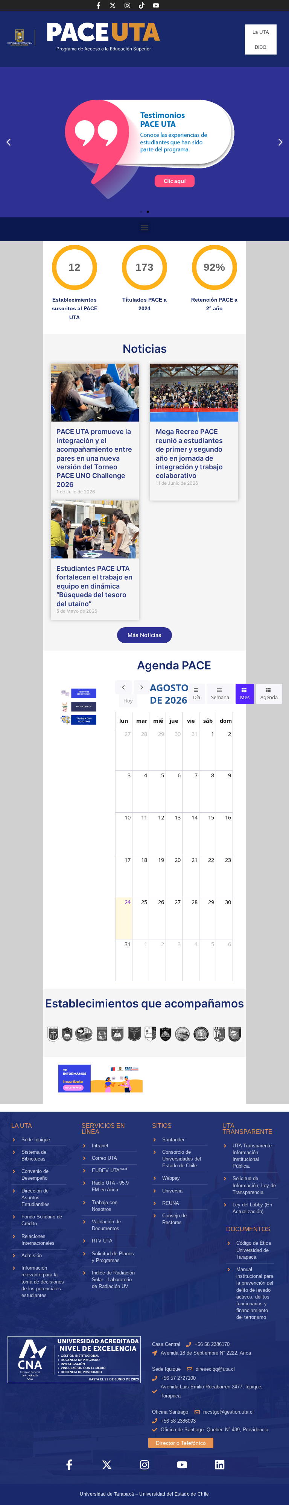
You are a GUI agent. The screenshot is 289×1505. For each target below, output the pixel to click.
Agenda (269, 697)
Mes (244, 697)
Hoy (128, 700)
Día (196, 697)
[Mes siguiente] (142, 687)
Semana (220, 697)
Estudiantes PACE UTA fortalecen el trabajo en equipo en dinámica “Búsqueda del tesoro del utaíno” (94, 586)
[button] (8, 142)
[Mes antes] (123, 687)
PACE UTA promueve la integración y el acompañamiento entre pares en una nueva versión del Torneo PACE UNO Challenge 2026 (94, 458)
